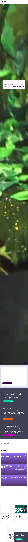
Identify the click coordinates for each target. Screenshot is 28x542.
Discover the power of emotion (8, 418)
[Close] (24, 81)
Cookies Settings (5, 86)
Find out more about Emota (7, 383)
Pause (25, 363)
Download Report (18, 539)
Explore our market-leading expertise (9, 435)
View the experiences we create (8, 401)
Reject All (16, 86)
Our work (3, 450)
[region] (14, 84)
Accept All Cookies (21, 86)
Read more (10, 540)
